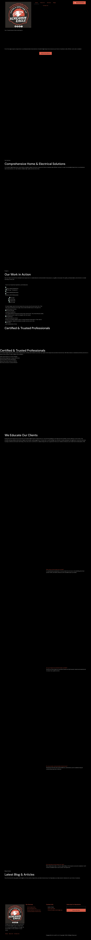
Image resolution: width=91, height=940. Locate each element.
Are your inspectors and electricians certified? (56, 667)
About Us (42, 2)
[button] (66, 523)
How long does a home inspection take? (55, 864)
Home (36, 2)
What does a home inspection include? (55, 569)
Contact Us (45, 5)
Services (49, 2)
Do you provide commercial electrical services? (56, 766)
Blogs (54, 2)
